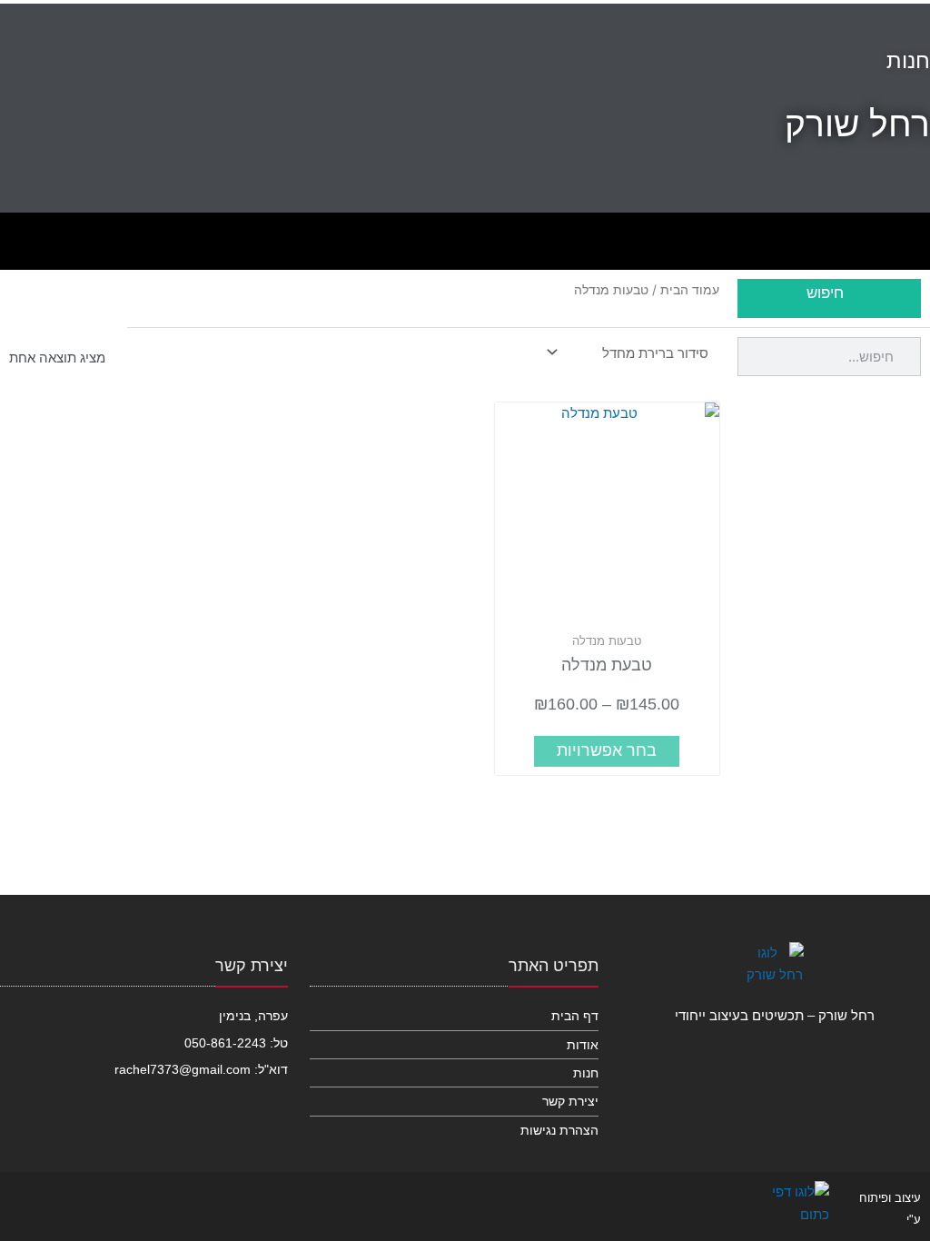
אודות (582, 1044)
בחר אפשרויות (607, 750)
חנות (585, 1073)
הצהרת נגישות (559, 1130)
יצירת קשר (570, 1101)
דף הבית (574, 1015)
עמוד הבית (689, 290)
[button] (22, 237)
